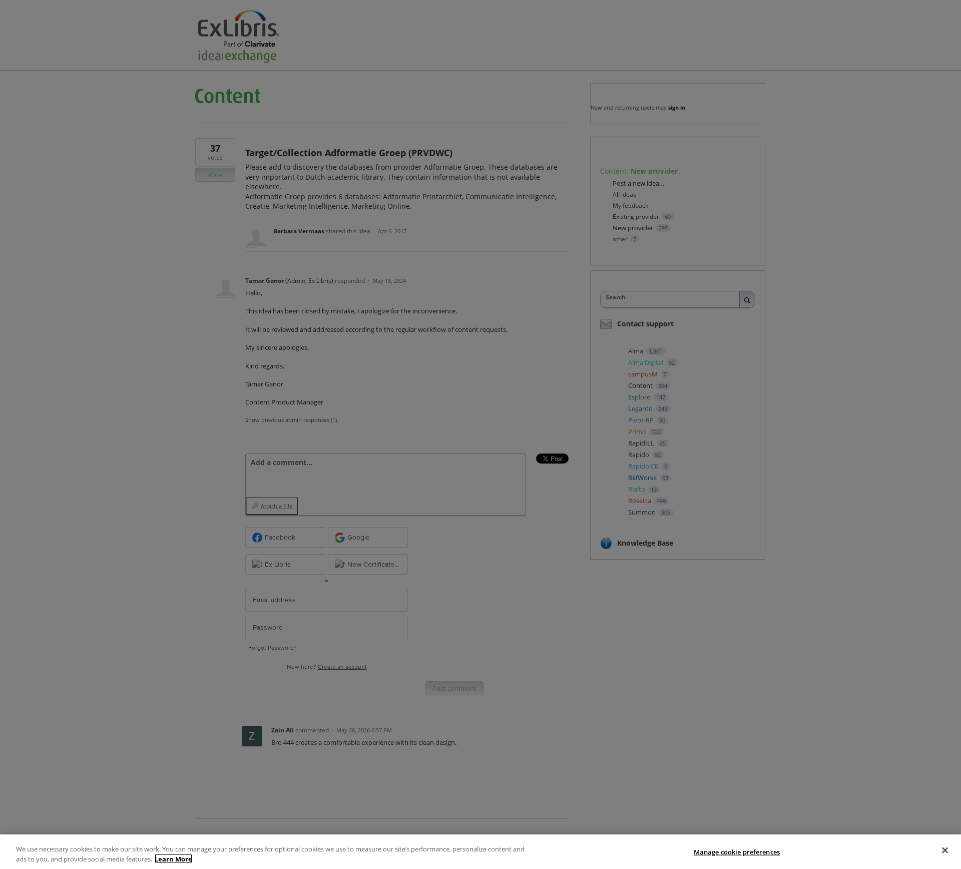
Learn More (173, 858)
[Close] (945, 850)
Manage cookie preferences (737, 851)
